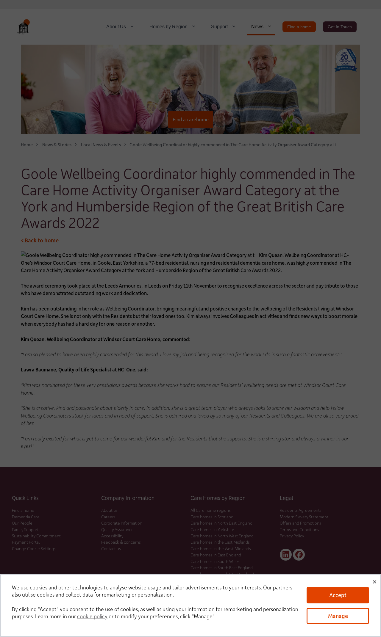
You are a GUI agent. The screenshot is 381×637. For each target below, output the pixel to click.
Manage (338, 615)
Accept (337, 595)
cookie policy (92, 616)
